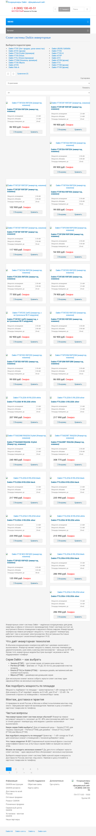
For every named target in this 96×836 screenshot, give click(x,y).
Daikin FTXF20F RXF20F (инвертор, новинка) (66, 108)
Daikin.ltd (9, 831)
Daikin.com (42, 831)
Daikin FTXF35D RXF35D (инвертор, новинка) (23, 363)
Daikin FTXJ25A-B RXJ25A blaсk (65, 482)
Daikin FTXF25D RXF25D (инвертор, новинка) (66, 320)
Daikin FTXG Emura (16, 56)
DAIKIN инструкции (14, 784)
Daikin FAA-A (14, 67)
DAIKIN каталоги (13, 788)
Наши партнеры (13, 819)
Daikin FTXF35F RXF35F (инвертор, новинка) (22, 233)
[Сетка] (8, 74)
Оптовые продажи (14, 797)
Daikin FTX (56, 63)
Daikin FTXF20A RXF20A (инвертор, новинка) (23, 110)
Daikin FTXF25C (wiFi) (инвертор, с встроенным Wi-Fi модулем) (22, 320)
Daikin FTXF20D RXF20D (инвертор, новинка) (66, 278)
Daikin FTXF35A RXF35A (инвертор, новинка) (66, 193)
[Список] (13, 74)
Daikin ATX (56, 58)
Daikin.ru (32, 831)
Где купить (54, 784)
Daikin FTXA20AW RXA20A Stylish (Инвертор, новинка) (22, 443)
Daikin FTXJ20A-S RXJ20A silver (65, 402)
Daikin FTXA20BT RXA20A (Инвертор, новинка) (67, 443)
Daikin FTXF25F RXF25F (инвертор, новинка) (22, 190)
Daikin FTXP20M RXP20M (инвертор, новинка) (67, 363)
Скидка (25, 127)
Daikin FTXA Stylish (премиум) (21, 53)
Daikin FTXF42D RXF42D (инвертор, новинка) (23, 562)
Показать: (86, 88)
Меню (10, 22)
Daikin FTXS (57, 51)
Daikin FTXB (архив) (60, 65)
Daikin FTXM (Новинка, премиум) (23, 60)
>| (31, 772)
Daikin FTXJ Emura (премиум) (21, 58)
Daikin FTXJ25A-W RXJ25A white (65, 520)
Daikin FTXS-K (58, 53)
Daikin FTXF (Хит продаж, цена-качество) (27, 48)
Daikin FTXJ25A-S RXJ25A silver (21, 520)
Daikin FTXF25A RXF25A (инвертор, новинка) (66, 150)
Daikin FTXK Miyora (17, 63)
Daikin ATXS (14, 65)
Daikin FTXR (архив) (60, 67)
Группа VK (85, 798)
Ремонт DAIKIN (12, 801)
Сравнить (34, 132)
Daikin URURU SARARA (61, 48)
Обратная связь (35, 784)
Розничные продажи (15, 804)
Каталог (10, 31)
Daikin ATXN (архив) (60, 60)
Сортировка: (85, 78)
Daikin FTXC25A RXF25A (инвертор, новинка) (23, 278)
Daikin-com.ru (20, 831)
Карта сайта (33, 788)
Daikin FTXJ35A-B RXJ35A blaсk (65, 558)
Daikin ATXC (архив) (17, 51)
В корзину (18, 132)
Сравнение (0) (22, 74)
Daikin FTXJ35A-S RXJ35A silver (65, 596)
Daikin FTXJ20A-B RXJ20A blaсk (21, 482)
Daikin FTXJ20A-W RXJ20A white (21, 402)
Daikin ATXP (57, 56)
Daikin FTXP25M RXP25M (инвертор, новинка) (67, 235)
